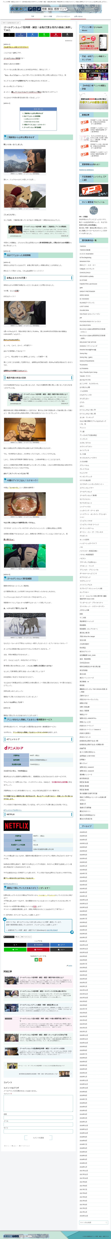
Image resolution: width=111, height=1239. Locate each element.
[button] (67, 35)
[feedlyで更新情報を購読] (36, 959)
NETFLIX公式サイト (11, 884)
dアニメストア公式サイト (13, 810)
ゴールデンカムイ (10, 936)
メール (6, 1121)
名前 (5, 1114)
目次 (35, 109)
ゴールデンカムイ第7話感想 (32, 127)
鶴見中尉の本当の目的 (32, 121)
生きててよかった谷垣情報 (32, 116)
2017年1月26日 (52, 930)
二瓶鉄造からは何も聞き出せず (33, 113)
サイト (6, 1128)
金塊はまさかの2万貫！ (32, 119)
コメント (8, 1093)
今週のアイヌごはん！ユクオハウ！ (35, 124)
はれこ (18, 936)
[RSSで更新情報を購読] (40, 959)
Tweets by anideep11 (86, 170)
